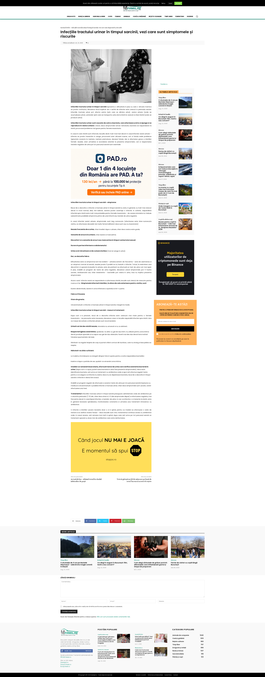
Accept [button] (178, 3)
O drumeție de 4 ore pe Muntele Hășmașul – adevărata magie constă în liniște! (168, 103)
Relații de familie (164, 114)
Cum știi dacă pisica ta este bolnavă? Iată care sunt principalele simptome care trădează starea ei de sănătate (107, 655)
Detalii (170, 3)
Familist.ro (164, 84)
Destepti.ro (64, 662)
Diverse (161, 130)
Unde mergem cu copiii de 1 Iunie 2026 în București (168, 208)
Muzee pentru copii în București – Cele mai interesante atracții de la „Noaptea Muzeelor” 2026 (167, 225)
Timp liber (162, 97)
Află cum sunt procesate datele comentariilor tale (113, 617)
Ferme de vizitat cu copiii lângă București (167, 152)
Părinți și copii (163, 203)
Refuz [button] (163, 3)
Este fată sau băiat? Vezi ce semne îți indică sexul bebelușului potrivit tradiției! (144, 639)
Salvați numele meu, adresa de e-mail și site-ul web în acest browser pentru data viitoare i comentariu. (92, 606)
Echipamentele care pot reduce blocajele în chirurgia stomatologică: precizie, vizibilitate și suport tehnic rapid (168, 171)
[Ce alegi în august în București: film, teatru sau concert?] (185, 119)
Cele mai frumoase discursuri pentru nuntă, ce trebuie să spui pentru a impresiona (144, 652)
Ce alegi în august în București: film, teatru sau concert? (167, 119)
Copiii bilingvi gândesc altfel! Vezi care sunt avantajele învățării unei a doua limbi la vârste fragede (106, 640)
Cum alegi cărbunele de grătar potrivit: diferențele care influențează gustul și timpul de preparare (167, 136)
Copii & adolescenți (165, 219)
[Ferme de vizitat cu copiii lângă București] (185, 153)
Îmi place (88, 651)
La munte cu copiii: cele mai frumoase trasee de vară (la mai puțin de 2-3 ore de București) (167, 191)
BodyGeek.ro (65, 666)
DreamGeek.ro (65, 664)
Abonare (175, 329)
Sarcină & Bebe (65, 27)
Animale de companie (103, 649)
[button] (197, 16)
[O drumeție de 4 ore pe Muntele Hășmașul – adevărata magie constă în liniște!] (185, 102)
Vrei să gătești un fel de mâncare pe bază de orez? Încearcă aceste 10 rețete (134, 480)
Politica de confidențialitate (183, 334)
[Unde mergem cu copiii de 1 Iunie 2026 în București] (185, 208)
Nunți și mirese (139, 647)
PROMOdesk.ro (65, 657)
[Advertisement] (111, 500)
